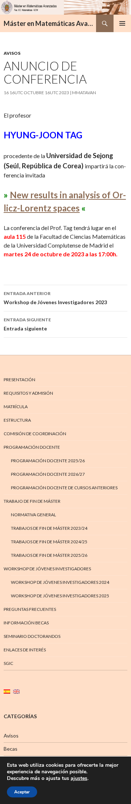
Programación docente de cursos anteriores (64, 487)
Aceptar (22, 792)
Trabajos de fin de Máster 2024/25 (49, 541)
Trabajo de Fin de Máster (32, 501)
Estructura (17, 420)
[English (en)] (16, 691)
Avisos (12, 53)
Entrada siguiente (27, 324)
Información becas (26, 622)
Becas (10, 749)
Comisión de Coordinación (35, 433)
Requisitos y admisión (28, 393)
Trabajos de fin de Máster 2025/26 (49, 555)
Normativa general (33, 514)
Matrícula (16, 406)
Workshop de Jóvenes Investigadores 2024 (60, 582)
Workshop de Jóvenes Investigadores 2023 (55, 298)
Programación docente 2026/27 (48, 474)
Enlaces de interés (25, 649)
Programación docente (32, 447)
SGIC (8, 663)
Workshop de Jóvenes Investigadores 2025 (60, 595)
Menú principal (122, 23)
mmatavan (84, 92)
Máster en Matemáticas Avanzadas (50, 23)
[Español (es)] (7, 691)
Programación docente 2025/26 (48, 460)
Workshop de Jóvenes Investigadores (47, 568)
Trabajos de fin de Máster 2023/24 (49, 528)
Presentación (19, 379)
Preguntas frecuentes (30, 609)
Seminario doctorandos (32, 636)
